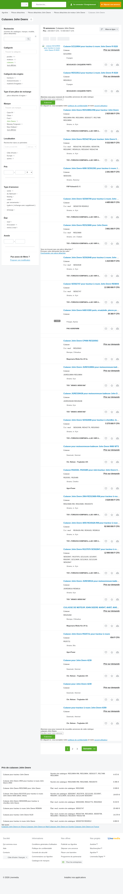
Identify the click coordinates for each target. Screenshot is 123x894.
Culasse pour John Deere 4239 (77, 660)
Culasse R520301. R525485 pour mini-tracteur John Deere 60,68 (92, 470)
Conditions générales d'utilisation (44, 844)
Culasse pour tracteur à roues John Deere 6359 (84, 708)
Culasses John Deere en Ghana (14, 827)
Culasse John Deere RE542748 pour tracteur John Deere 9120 (91, 139)
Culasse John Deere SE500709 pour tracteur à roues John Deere (92, 199)
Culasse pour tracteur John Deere (16, 774)
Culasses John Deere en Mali (37, 827)
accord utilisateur (100, 106)
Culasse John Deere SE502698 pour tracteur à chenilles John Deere (21, 802)
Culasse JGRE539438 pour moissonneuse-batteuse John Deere (92, 393)
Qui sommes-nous (10, 844)
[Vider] (36, 36)
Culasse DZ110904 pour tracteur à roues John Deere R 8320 (90, 46)
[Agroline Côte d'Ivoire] (10, 4)
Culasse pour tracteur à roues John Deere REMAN (22, 808)
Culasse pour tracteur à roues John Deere (19, 821)
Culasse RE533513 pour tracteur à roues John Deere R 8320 (90, 73)
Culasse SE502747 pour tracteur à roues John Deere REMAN (91, 284)
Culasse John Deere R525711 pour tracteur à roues (86, 634)
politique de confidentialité (78, 106)
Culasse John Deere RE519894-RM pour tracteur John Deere (91, 110)
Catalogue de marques (40, 861)
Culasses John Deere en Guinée (61, 827)
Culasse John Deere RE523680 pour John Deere (85, 225)
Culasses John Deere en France (86, 827)
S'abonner (48, 102)
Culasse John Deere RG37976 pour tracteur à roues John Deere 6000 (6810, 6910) (23, 795)
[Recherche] (34, 4)
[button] (112, 65)
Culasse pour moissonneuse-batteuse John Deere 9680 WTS (91, 446)
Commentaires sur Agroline (42, 856)
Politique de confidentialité (42, 848)
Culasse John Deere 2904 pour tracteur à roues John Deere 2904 (23, 782)
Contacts (6, 852)
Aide (4, 848)
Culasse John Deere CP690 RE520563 (80, 341)
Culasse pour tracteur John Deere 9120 (18, 815)
